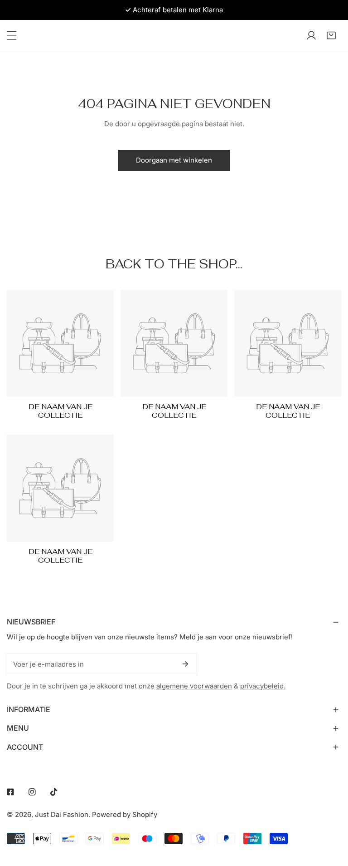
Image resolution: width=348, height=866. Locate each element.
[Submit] (185, 663)
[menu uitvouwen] (12, 35)
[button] (331, 35)
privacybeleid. (262, 686)
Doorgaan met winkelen (174, 160)
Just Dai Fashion (61, 814)
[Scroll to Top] (332, 818)
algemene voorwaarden (194, 686)
